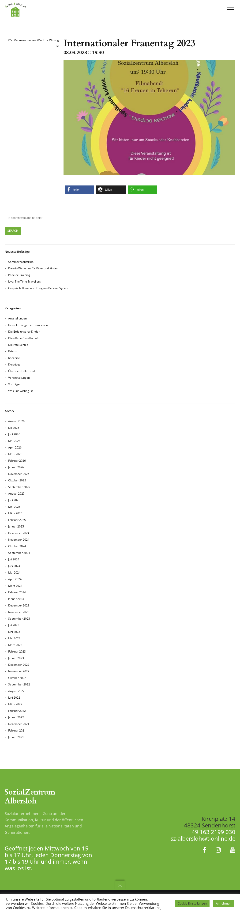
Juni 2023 (14, 632)
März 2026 (15, 454)
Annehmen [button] (223, 903)
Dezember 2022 (18, 665)
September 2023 (19, 619)
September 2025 (19, 487)
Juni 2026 (14, 434)
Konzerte (14, 358)
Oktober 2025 (17, 480)
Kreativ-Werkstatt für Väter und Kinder (33, 268)
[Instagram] (218, 849)
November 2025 (18, 474)
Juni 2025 (14, 500)
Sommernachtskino (21, 262)
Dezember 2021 (18, 724)
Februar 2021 (17, 730)
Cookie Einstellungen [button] (192, 903)
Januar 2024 (16, 599)
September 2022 (19, 684)
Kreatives (14, 364)
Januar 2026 (16, 467)
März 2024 (15, 586)
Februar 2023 (17, 651)
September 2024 (19, 553)
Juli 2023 (13, 625)
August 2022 (16, 691)
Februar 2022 (17, 711)
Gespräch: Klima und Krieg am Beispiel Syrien (38, 288)
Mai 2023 (14, 638)
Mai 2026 (14, 441)
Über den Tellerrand (21, 371)
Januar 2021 (16, 737)
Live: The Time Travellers (24, 281)
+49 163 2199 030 (211, 832)
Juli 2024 (13, 559)
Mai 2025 (14, 507)
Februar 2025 (17, 520)
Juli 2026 (13, 428)
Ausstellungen (17, 318)
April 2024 (15, 579)
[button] (79, 189)
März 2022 (15, 704)
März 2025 (15, 513)
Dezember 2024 (18, 533)
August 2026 (16, 421)
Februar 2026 (17, 461)
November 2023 (18, 612)
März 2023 (15, 645)
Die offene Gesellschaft (23, 338)
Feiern (12, 351)
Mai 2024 (14, 573)
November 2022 (18, 671)
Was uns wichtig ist (20, 391)
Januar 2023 (16, 658)
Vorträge (14, 384)
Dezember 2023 (18, 605)
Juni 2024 (14, 566)
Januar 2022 (16, 717)
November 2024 (18, 540)
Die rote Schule (18, 345)
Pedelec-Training (19, 275)
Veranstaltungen (25, 40)
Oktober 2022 (17, 678)
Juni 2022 (14, 698)
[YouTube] (232, 849)
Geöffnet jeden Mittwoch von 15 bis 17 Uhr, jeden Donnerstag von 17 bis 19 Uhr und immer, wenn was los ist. (48, 858)
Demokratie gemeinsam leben (28, 325)
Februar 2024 (17, 592)
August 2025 (16, 494)
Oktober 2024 (17, 546)
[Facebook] (204, 849)
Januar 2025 (16, 526)
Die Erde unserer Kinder (24, 332)
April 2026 (15, 447)
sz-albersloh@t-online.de (203, 838)
